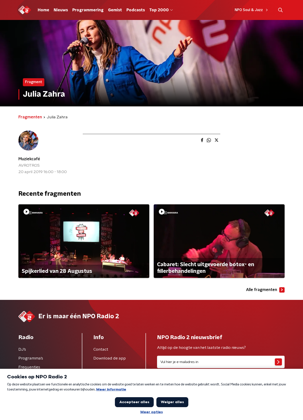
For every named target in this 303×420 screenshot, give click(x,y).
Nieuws (61, 10)
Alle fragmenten (261, 290)
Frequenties (29, 367)
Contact (100, 350)
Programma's (30, 358)
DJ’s (22, 350)
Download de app (109, 358)
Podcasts (135, 10)
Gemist (115, 10)
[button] (280, 10)
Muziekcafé (29, 159)
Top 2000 (159, 10)
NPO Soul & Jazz (249, 10)
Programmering (88, 10)
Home (43, 10)
